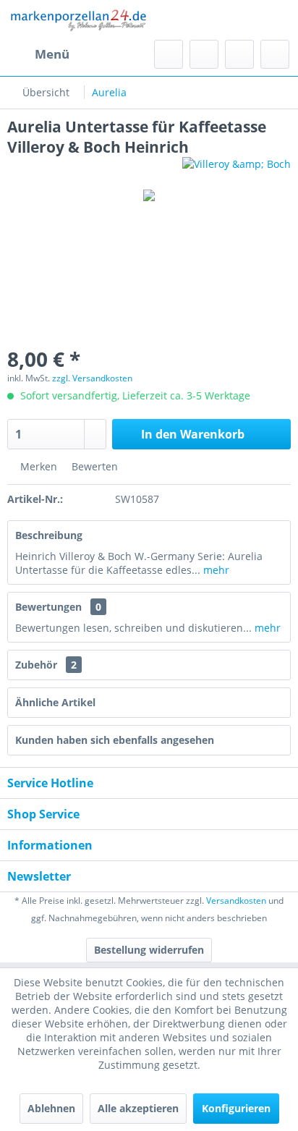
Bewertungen (48, 607)
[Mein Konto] (239, 54)
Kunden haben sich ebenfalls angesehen (114, 740)
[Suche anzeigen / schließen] (168, 54)
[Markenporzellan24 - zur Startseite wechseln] (77, 20)
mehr (214, 570)
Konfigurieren (236, 1108)
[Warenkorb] (274, 54)
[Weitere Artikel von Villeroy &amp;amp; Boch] (236, 169)
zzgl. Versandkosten (92, 378)
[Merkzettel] (204, 54)
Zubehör (46, 665)
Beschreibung (48, 535)
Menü (52, 54)
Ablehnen (51, 1108)
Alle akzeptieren (138, 1108)
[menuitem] (38, 54)
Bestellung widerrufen (149, 950)
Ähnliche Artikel (55, 702)
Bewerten (93, 466)
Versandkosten (236, 900)
